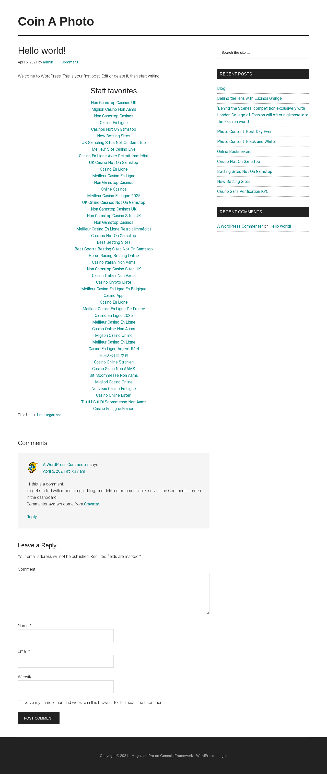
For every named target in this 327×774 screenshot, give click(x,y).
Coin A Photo (56, 21)
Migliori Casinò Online (114, 382)
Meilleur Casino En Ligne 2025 (114, 195)
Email (24, 651)
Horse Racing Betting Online (114, 255)
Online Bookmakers (234, 151)
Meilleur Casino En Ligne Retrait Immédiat (113, 229)
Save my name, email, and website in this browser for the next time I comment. (94, 702)
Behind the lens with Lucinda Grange (249, 98)
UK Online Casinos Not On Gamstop (113, 202)
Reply (32, 516)
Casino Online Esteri (113, 395)
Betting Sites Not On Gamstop (244, 171)
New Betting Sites (113, 136)
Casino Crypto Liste (113, 282)
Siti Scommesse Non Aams (113, 375)
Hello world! (280, 226)
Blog (221, 88)
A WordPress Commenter (66, 464)
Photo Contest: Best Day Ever (244, 131)
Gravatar (91, 504)
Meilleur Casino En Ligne (113, 175)
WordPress (205, 756)
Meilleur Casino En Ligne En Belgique (113, 288)
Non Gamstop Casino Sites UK (114, 215)
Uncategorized (49, 415)
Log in (222, 756)
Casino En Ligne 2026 (114, 315)
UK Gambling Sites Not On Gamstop (114, 142)
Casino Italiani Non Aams (114, 262)
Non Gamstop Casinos (113, 116)
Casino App (114, 295)
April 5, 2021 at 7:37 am (64, 471)
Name (24, 625)
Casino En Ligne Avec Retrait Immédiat (114, 155)
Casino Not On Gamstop (238, 161)
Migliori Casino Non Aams (113, 109)
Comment (26, 569)
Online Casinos (114, 189)
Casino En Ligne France (113, 408)
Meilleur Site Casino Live (114, 149)
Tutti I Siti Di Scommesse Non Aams (113, 402)
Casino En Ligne (114, 122)
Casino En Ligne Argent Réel (114, 348)
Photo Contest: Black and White (246, 141)
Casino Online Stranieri (114, 362)
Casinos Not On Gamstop (113, 129)
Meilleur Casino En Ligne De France (114, 308)
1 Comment (68, 62)
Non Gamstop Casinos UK (113, 102)
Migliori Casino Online (114, 335)
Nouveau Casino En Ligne (113, 388)
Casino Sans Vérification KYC (242, 191)
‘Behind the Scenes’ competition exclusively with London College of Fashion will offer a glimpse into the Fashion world (262, 115)
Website (25, 677)
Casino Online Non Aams (113, 328)
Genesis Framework (176, 756)
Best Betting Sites (114, 242)
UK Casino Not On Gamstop (113, 162)
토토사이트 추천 (114, 355)
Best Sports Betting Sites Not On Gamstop (114, 249)
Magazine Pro (143, 756)
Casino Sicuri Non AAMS (113, 368)
